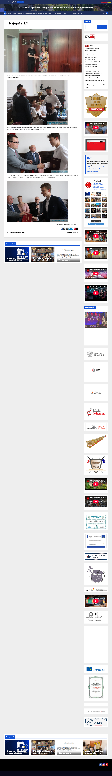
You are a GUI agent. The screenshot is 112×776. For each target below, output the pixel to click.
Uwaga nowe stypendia (17, 233)
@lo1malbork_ (93, 158)
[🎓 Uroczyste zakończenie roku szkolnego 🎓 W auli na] (98, 194)
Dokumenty (23, 13)
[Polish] (106, 2)
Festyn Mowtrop (70, 233)
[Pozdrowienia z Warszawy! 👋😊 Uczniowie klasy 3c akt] (98, 199)
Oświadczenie (64, 260)
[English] (102, 2)
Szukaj (87, 21)
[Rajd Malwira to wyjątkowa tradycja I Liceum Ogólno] (93, 205)
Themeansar (69, 773)
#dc (102, 167)
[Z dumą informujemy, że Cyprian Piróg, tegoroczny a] (87, 199)
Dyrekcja (15, 13)
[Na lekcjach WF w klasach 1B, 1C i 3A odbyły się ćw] (87, 216)
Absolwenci (73, 13)
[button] (2, 10)
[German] (104, 2)
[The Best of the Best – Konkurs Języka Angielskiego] (104, 199)
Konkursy (44, 13)
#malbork (105, 167)
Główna (8, 13)
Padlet (30, 13)
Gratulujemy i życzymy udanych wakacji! (42, 259)
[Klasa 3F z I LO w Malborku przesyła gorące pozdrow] (104, 205)
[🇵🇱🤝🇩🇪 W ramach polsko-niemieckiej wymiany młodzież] (98, 216)
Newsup (62, 773)
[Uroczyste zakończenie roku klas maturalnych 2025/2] (104, 216)
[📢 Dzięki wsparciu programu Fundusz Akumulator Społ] (87, 205)
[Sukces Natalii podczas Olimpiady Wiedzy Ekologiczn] (93, 199)
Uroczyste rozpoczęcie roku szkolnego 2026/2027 (16, 260)
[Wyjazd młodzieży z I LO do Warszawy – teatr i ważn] (98, 210)
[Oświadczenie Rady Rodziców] (104, 194)
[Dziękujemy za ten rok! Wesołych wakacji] (93, 194)
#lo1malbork (90, 167)
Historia (37, 13)
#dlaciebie (97, 167)
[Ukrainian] (110, 2)
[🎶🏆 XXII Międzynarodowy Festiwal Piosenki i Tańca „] (87, 210)
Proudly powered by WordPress (47, 773)
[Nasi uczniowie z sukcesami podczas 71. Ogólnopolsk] (93, 210)
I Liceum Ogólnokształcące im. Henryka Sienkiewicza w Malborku (56, 7)
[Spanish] (108, 2)
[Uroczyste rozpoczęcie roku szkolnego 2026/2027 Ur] (87, 194)
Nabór (51, 13)
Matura (57, 13)
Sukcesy (80, 13)
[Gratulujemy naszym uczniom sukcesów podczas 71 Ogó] (104, 210)
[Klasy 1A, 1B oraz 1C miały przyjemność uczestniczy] (98, 205)
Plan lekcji (64, 13)
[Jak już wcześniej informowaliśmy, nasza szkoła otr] (93, 216)
